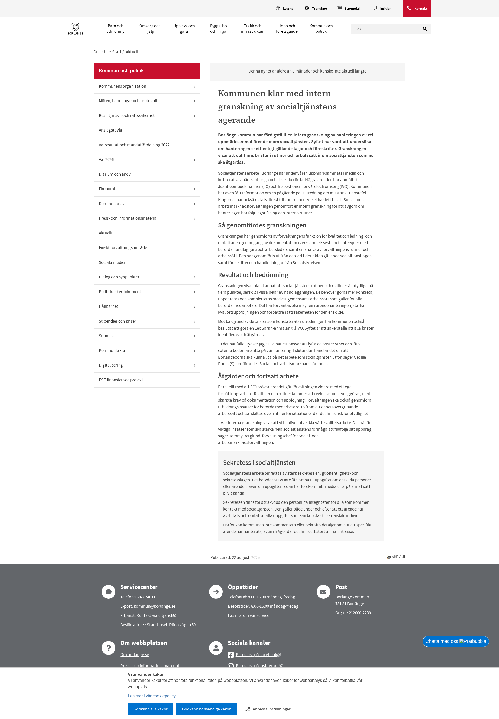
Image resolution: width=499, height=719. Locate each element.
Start (116, 52)
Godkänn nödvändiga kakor (206, 709)
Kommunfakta (112, 350)
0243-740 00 (145, 597)
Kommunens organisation (122, 86)
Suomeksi (352, 8)
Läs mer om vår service (248, 615)
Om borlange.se (134, 654)
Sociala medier (112, 262)
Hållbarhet (108, 306)
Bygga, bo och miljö (218, 28)
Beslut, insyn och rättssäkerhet (127, 115)
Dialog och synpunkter (119, 277)
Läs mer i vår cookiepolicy (152, 696)
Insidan (385, 8)
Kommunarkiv (112, 203)
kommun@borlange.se (154, 606)
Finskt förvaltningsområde (123, 247)
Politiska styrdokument (120, 292)
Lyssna (288, 8)
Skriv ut (398, 556)
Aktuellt (133, 52)
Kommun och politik (321, 28)
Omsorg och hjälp (150, 28)
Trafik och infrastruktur (252, 28)
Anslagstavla (110, 130)
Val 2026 (106, 159)
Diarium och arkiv (115, 174)
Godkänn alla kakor (151, 709)
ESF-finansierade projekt (121, 380)
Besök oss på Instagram (259, 666)
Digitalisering (111, 365)
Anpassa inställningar (272, 709)
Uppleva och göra (184, 28)
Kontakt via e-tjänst (156, 615)
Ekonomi (107, 189)
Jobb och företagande (287, 28)
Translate (319, 8)
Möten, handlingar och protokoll (128, 100)
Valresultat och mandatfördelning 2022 (134, 145)
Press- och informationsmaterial (128, 218)
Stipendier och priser (117, 321)
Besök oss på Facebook (258, 654)
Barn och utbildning (115, 28)
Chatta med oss (442, 641)
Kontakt (420, 8)
